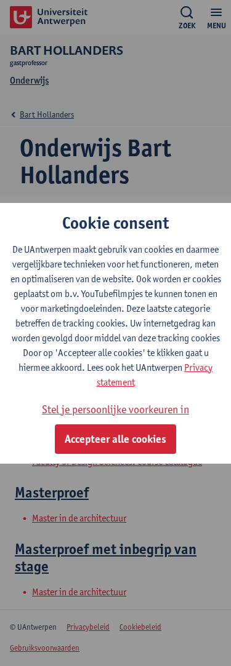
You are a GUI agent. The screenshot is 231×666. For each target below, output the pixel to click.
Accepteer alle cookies (115, 439)
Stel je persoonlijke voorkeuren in (115, 409)
